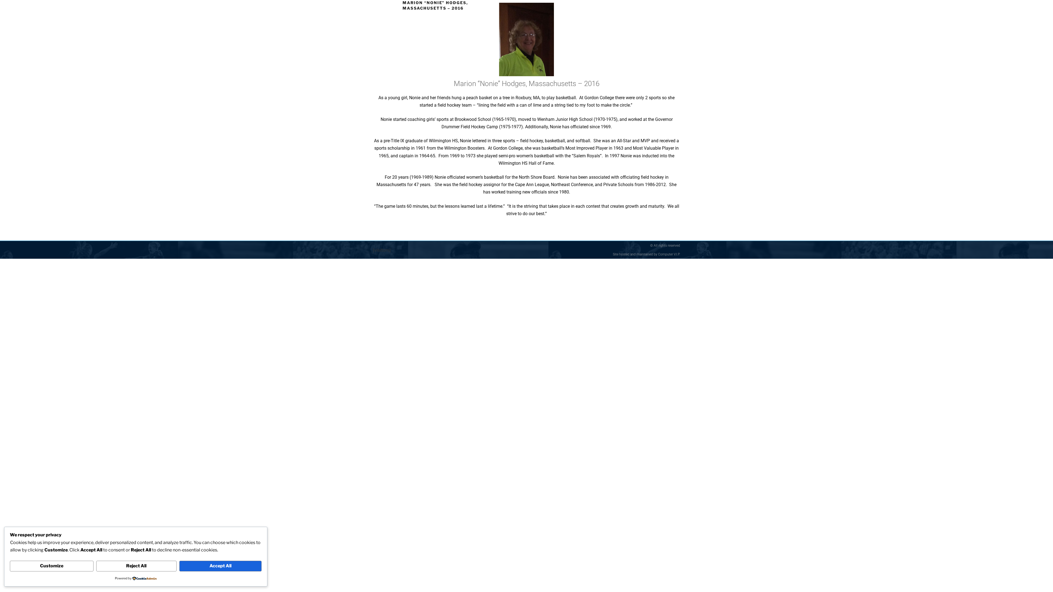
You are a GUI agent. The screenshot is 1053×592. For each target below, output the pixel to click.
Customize (51, 565)
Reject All (136, 565)
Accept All (220, 565)
